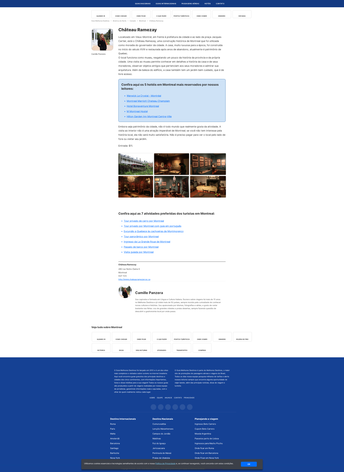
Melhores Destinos (202, 363)
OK (249, 464)
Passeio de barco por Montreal (141, 246)
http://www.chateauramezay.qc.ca (134, 279)
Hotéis (208, 4)
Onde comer (202, 16)
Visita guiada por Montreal (139, 252)
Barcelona (115, 443)
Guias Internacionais (166, 4)
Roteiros (101, 350)
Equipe (160, 398)
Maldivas (157, 438)
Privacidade (189, 398)
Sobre (152, 398)
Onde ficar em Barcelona (206, 453)
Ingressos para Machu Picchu (209, 443)
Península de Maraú (162, 453)
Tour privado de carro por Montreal (144, 220)
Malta (112, 433)
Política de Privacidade (165, 463)
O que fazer (161, 16)
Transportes (181, 350)
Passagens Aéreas (190, 4)
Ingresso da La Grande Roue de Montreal (147, 241)
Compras (202, 350)
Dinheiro (221, 16)
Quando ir (100, 16)
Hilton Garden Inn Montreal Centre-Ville (149, 116)
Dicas (121, 350)
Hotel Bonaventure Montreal (143, 106)
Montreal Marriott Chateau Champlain (148, 101)
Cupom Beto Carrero (204, 429)
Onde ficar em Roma (204, 448)
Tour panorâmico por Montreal (141, 236)
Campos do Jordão (161, 433)
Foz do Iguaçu (159, 443)
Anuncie (168, 398)
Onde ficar (141, 16)
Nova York (115, 458)
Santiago (114, 448)
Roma (113, 424)
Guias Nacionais (142, 4)
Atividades (161, 350)
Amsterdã (114, 438)
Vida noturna (141, 350)
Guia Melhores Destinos (117, 4)
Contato (220, 4)
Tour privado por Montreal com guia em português (152, 226)
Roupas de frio (242, 339)
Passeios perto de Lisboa (207, 438)
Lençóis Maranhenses (163, 429)
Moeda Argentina (203, 433)
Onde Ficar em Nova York (207, 458)
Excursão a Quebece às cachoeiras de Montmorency (154, 231)
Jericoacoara (159, 448)
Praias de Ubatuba (161, 458)
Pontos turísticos (181, 16)
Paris (112, 429)
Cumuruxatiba (159, 424)
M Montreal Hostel (137, 111)
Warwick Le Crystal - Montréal (144, 95)
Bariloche (114, 453)
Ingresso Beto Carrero (205, 424)
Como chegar (121, 16)
